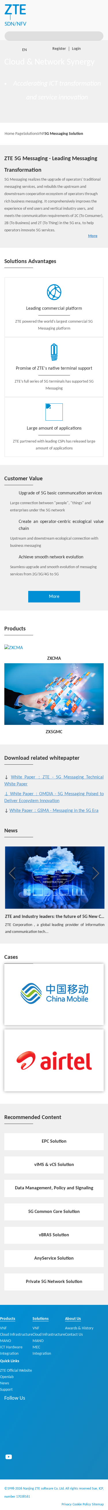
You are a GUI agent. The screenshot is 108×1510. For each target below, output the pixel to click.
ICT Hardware (11, 1347)
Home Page (14, 134)
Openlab (7, 1377)
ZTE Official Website (16, 1371)
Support (6, 1390)
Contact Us (74, 1335)
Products (7, 1319)
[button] (12, 873)
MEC (36, 1347)
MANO (5, 1341)
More (92, 236)
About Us (73, 1319)
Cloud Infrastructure (16, 1335)
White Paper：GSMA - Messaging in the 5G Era (54, 810)
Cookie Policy (82, 1504)
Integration (9, 1354)
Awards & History (79, 1328)
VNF (41, 134)
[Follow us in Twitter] (8, 1441)
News (4, 1383)
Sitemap (98, 1504)
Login (76, 49)
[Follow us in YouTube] (8, 1456)
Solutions (30, 134)
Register (59, 49)
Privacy (66, 1504)
